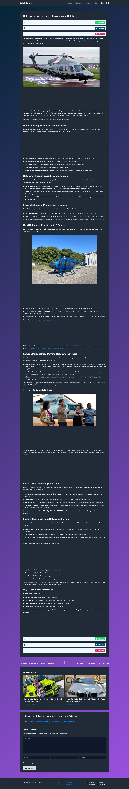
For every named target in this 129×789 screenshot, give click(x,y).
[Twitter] (104, 3)
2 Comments (68, 704)
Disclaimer (69, 782)
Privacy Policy (60, 782)
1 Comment (26, 704)
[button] (81, 3)
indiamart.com (53, 320)
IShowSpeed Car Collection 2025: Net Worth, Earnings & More (44, 348)
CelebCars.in (26, 3)
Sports (88, 3)
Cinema (78, 3)
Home (70, 3)
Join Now (101, 22)
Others (95, 3)
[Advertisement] (64, 98)
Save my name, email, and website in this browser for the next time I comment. (44, 763)
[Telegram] (108, 3)
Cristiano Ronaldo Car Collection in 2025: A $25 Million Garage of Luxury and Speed (77, 346)
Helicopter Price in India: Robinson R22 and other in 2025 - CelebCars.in (52, 721)
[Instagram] (106, 3)
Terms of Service (61, 784)
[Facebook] (102, 3)
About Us (71, 784)
